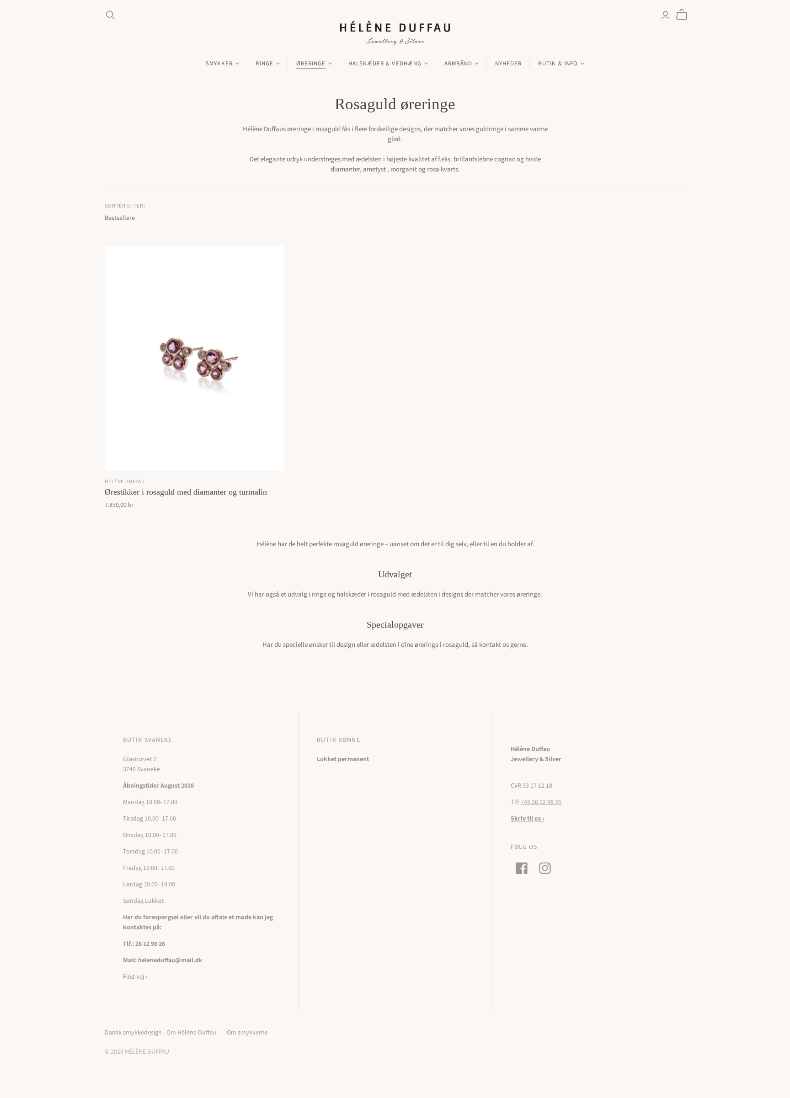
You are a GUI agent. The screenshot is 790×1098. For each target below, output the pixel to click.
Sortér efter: (125, 206)
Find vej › (135, 976)
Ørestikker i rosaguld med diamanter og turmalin (186, 491)
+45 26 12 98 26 (541, 802)
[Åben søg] (110, 15)
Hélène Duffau (124, 481)
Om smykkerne (247, 1032)
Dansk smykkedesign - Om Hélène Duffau (160, 1032)
